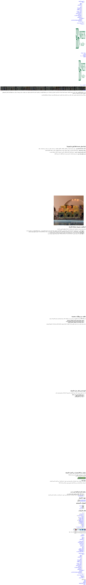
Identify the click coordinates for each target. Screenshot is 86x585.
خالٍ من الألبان (79, 9)
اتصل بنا (80, 19)
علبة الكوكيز (82, 522)
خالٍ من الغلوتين (79, 11)
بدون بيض (80, 16)
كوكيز (81, 3)
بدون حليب (80, 14)
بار (83, 512)
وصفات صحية (79, 22)
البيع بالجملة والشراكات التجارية (76, 20)
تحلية (81, 6)
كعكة (81, 4)
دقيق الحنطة (79, 17)
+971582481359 (81, 495)
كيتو (81, 10)
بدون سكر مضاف (79, 13)
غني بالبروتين (79, 8)
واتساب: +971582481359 (81, 478)
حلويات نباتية (79, 12)
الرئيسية (84, 89)
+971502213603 (83, 500)
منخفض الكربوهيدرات (78, 15)
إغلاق (85, 580)
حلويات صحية (79, 7)
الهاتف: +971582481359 (82, 477)
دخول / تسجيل (81, 577)
